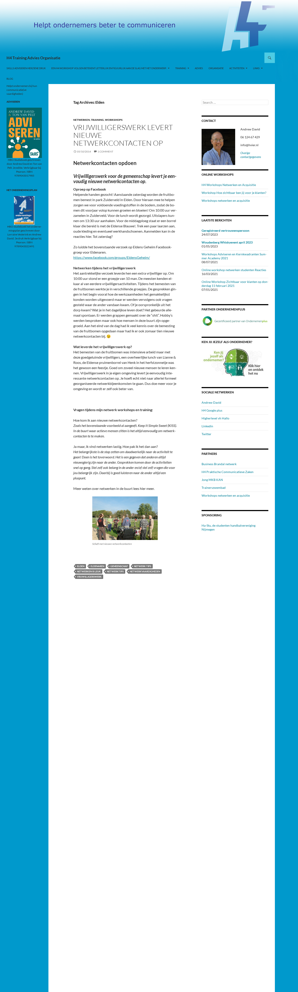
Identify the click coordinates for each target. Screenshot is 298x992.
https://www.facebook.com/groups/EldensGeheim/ (111, 257)
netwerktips (115, 571)
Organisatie (216, 68)
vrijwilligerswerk (89, 576)
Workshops (114, 119)
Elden (80, 566)
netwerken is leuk (89, 571)
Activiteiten (236, 68)
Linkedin (207, 426)
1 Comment (105, 151)
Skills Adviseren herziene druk (26, 68)
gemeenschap (119, 566)
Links (256, 68)
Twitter (206, 434)
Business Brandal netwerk (219, 464)
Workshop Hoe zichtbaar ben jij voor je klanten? (234, 193)
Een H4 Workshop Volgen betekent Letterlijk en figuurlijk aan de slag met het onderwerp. (108, 68)
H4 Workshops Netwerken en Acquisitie (229, 185)
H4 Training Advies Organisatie (33, 57)
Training (180, 68)
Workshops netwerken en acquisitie (226, 200)
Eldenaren (97, 566)
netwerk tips (142, 566)
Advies (199, 68)
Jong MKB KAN (212, 480)
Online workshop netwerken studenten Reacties (234, 270)
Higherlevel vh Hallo (215, 418)
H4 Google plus (212, 410)
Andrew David (211, 402)
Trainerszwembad (214, 487)
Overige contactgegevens (250, 155)
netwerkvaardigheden (145, 571)
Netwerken (81, 119)
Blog (10, 78)
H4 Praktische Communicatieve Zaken (227, 472)
